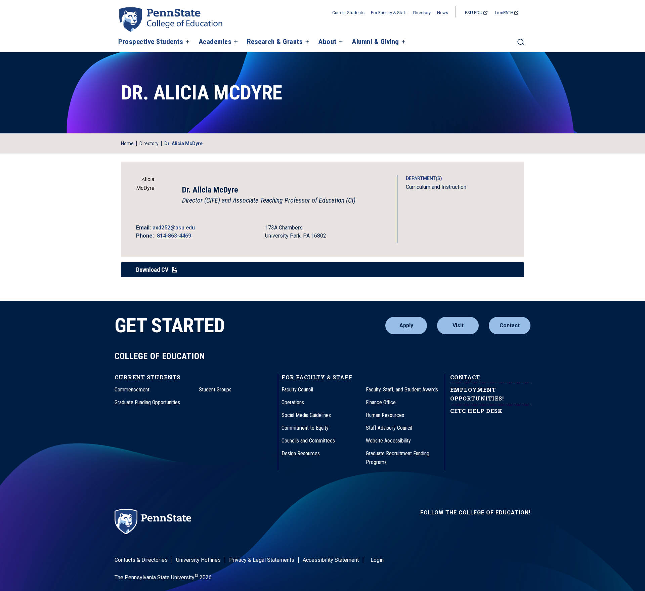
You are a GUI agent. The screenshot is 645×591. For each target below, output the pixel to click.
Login (377, 560)
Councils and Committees (308, 440)
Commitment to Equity (305, 428)
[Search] (521, 45)
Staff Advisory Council (389, 428)
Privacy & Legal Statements (261, 560)
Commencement (132, 389)
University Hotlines (198, 560)
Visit (458, 325)
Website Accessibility (388, 440)
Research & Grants (275, 42)
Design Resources (301, 453)
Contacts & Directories (141, 560)
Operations (293, 402)
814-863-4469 (174, 236)
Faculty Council (297, 389)
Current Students (348, 12)
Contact (510, 325)
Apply (406, 325)
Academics (215, 42)
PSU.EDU (473, 12)
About (327, 42)
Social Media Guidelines (306, 415)
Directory (422, 12)
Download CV (152, 269)
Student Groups (215, 389)
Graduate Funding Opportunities (147, 402)
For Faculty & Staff (389, 12)
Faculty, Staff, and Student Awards (402, 389)
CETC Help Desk (476, 410)
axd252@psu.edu (174, 227)
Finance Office (381, 402)
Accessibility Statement (331, 560)
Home (127, 143)
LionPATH (504, 12)
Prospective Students (150, 42)
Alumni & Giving (375, 42)
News (442, 12)
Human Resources (385, 415)
